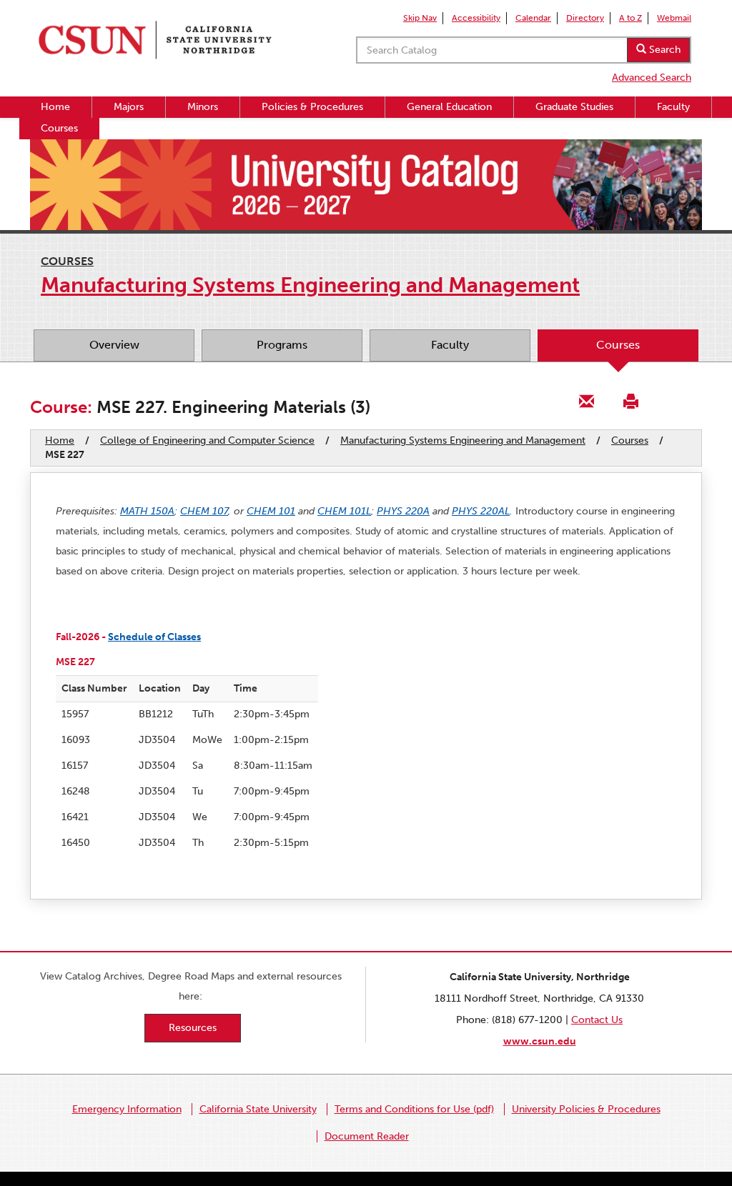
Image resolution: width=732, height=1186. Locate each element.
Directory (585, 18)
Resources (193, 1028)
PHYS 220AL (481, 511)
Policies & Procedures (312, 107)
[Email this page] (587, 400)
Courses (59, 128)
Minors (202, 107)
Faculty (673, 107)
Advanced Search (651, 77)
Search (663, 50)
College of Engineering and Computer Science (207, 440)
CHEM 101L (344, 511)
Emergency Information (127, 1109)
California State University (258, 1109)
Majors (129, 107)
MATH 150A (147, 511)
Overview (114, 345)
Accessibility (476, 18)
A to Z (630, 18)
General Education (449, 107)
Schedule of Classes (154, 637)
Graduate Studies (574, 107)
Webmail (674, 18)
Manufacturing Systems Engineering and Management (462, 440)
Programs (282, 345)
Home (55, 107)
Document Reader (367, 1136)
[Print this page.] (630, 400)
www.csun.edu (539, 1041)
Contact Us (597, 1020)
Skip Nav (420, 18)
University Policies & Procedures (586, 1109)
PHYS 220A (403, 511)
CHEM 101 (271, 511)
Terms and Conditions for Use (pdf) (414, 1109)
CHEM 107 (204, 511)
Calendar (533, 18)
